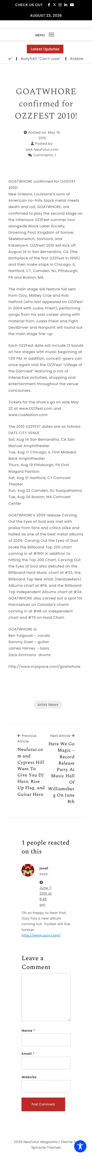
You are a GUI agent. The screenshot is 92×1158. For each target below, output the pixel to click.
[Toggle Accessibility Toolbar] (80, 1146)
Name (28, 1030)
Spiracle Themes (46, 1147)
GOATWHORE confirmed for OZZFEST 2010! (46, 104)
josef (43, 868)
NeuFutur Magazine (40, 1141)
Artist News (47, 704)
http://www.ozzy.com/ (40, 935)
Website (28, 1077)
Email (27, 1053)
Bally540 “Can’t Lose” (38, 58)
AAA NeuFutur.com (42, 149)
